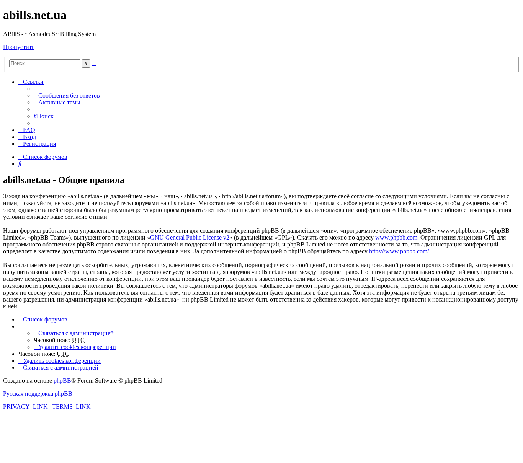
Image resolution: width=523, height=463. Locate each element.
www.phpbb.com (396, 237)
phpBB (62, 380)
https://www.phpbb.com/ (399, 251)
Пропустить (18, 47)
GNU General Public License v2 (189, 237)
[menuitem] (67, 95)
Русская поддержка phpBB (37, 393)
